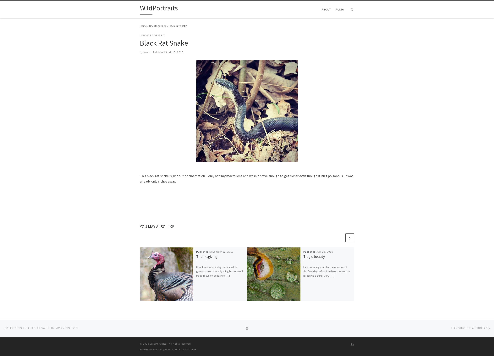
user (146, 52)
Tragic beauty (314, 256)
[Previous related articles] (340, 237)
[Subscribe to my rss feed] (352, 344)
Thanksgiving (206, 256)
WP (154, 349)
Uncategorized (158, 26)
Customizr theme (187, 349)
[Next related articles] (349, 237)
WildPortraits (158, 343)
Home (143, 26)
